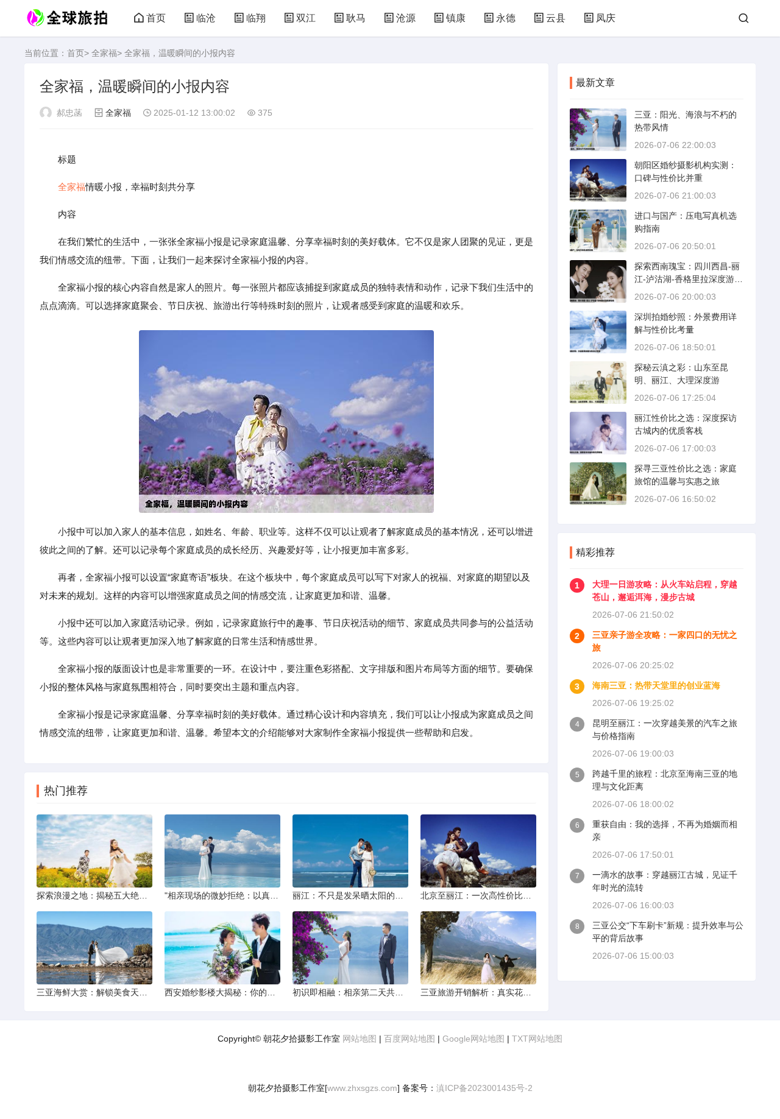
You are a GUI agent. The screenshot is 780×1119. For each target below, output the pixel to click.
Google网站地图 (473, 1038)
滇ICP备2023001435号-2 (484, 1088)
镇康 (456, 18)
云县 (556, 18)
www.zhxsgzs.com (362, 1088)
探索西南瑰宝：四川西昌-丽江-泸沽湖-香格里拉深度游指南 (688, 279)
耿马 (356, 18)
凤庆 (605, 18)
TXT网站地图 (537, 1038)
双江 (306, 18)
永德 (506, 18)
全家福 (104, 53)
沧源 (406, 18)
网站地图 (359, 1038)
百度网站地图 (409, 1038)
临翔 (256, 18)
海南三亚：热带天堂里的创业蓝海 (656, 685)
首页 (156, 18)
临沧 (206, 18)
